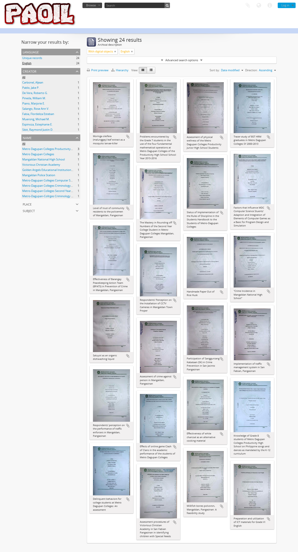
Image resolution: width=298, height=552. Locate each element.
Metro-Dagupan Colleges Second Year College (51, 191)
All (23, 77)
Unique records (32, 58)
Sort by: (215, 70)
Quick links (269, 5)
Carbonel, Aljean (32, 82)
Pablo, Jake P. (30, 88)
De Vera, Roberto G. (35, 93)
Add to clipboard (128, 136)
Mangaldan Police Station (38, 175)
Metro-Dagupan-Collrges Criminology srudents (52, 196)
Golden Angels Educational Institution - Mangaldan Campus (60, 170)
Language (258, 5)
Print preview (99, 70)
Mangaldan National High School (43, 159)
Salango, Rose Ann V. (35, 109)
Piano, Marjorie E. (33, 103)
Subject (29, 210)
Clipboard (247, 5)
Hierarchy (122, 70)
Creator (29, 71)
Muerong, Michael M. (36, 119)
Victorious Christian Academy (41, 165)
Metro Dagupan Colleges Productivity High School (54, 149)
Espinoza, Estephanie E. (37, 124)
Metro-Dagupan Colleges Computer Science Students (56, 180)
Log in (285, 5)
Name (27, 137)
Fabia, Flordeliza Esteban (38, 114)
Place (27, 204)
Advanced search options (181, 60)
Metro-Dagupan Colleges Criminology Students (52, 186)
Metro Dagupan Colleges (38, 154)
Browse (91, 5)
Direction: (251, 70)
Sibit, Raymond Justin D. (37, 130)
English (26, 63)
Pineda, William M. (34, 98)
